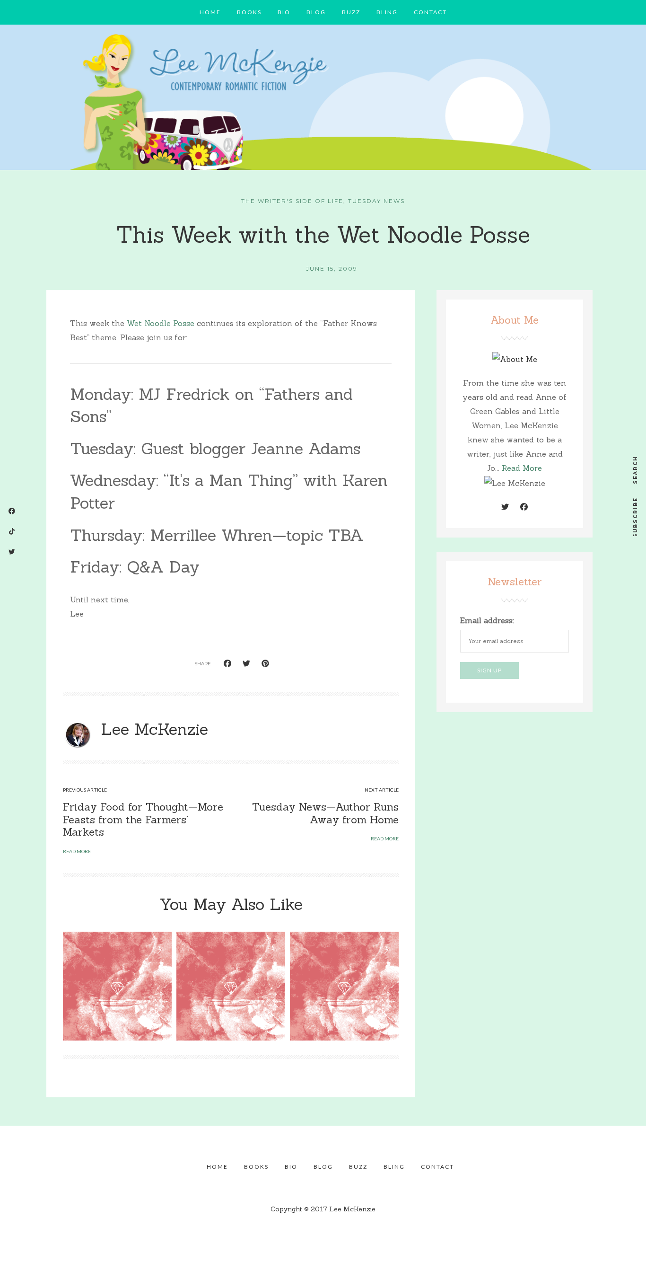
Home (210, 12)
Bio (284, 12)
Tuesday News (376, 200)
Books (249, 12)
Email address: (487, 620)
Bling (387, 12)
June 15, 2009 (332, 268)
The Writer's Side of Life (292, 200)
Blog (316, 12)
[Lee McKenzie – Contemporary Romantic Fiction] (323, 100)
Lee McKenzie (154, 729)
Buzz (351, 12)
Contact (430, 12)
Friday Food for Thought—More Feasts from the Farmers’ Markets (143, 819)
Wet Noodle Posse (160, 323)
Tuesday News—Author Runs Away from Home (325, 813)
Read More (522, 468)
